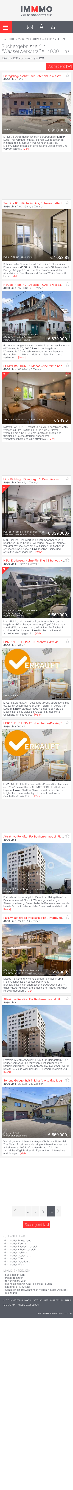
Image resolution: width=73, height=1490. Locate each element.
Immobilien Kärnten (16, 1243)
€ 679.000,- (59, 338)
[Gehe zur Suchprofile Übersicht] (30, 27)
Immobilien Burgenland (18, 1240)
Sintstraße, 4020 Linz (17, 1286)
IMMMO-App (9, 1304)
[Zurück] (15, 1211)
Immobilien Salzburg (16, 1252)
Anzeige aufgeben (28, 1304)
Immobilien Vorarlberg (17, 1261)
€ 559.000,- (59, 614)
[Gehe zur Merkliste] (41, 27)
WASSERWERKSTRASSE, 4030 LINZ (36, 39)
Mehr (26, 148)
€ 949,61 (62, 420)
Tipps (68, 1300)
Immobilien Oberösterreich (20, 1249)
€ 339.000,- (59, 533)
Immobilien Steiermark (18, 1255)
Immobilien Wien (14, 1264)
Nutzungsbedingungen (17, 1300)
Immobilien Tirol (14, 1258)
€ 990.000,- (59, 130)
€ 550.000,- (59, 1134)
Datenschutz (40, 1300)
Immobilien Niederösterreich (21, 1246)
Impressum (56, 1300)
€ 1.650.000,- (57, 972)
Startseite (8, 39)
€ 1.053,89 (60, 257)
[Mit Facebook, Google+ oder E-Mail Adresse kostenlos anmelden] (53, 27)
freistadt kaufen (14, 1277)
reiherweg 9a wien (15, 1280)
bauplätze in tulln (15, 1274)
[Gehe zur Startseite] (36, 15)
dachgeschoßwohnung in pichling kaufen (28, 1283)
